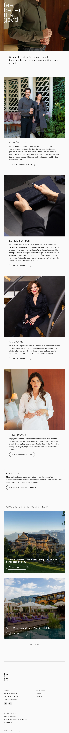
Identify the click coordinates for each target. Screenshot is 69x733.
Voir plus (34, 645)
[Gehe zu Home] (12, 12)
